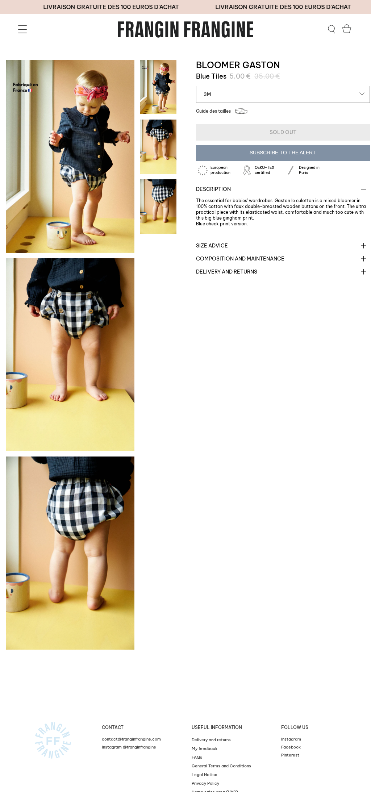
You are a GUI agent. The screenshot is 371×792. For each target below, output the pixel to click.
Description (213, 189)
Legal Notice (204, 774)
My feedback (204, 748)
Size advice (212, 245)
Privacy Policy (205, 783)
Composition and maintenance (240, 258)
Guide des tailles (213, 111)
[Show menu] (23, 29)
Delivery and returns (226, 271)
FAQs (197, 757)
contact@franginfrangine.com (131, 739)
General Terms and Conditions (221, 765)
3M (207, 94)
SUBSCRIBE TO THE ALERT (283, 152)
